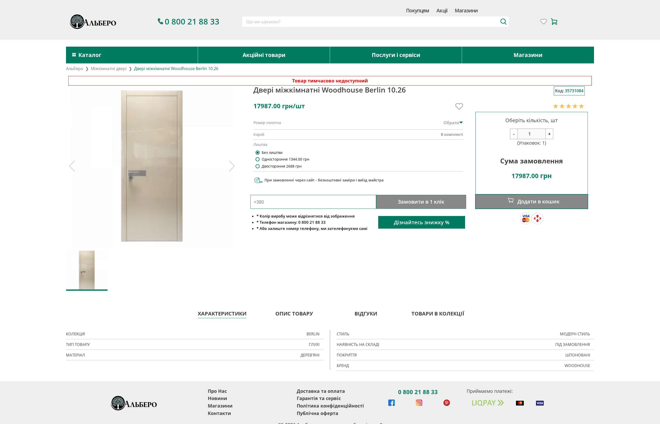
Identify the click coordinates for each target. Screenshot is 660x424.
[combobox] (375, 22)
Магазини (466, 10)
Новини (217, 398)
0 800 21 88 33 (418, 392)
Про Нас (217, 391)
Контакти (219, 413)
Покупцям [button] (417, 10)
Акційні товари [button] (264, 55)
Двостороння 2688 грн (282, 166)
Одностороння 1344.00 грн (285, 159)
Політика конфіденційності (330, 406)
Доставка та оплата (321, 391)
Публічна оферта (317, 413)
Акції (441, 10)
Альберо (74, 68)
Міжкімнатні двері (109, 68)
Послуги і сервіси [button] (396, 55)
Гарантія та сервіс (319, 398)
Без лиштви (272, 152)
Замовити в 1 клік (421, 201)
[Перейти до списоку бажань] (543, 21)
